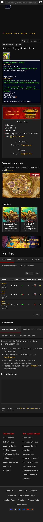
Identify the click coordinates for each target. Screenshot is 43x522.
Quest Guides (28, 454)
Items (16, 33)
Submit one (26, 145)
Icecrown (10, 170)
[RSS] (32, 509)
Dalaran (33, 167)
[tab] (7, 260)
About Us (33, 491)
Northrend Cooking (16, 71)
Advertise (12, 495)
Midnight (7, 470)
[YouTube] (28, 509)
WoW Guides (8, 434)
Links (26, 41)
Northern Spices (25, 101)
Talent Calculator (10, 462)
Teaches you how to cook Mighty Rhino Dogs (22, 68)
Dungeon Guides (29, 446)
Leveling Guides (10, 446)
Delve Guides (8, 442)
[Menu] (2, 2)
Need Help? (10, 491)
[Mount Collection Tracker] (21, 242)
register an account (32, 408)
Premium (22, 500)
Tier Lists (7, 466)
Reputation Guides (30, 458)
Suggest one (26, 153)
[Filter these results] (31, 273)
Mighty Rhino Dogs (9, 77)
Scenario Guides (29, 466)
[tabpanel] (21, 294)
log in (22, 408)
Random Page (9, 500)
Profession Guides (11, 454)
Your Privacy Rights (27, 495)
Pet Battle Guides (30, 462)
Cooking (32, 33)
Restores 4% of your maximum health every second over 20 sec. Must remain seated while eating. (21, 82)
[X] (15, 509)
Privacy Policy (34, 500)
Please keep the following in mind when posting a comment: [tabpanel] (21, 376)
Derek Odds (3, 292)
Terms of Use (21, 505)
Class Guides (8, 438)
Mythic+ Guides (9, 450)
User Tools (22, 491)
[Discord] (11, 509)
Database (8, 33)
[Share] (40, 2)
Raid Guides (8, 458)
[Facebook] (23, 509)
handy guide (9, 357)
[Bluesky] (19, 509)
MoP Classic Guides (31, 434)
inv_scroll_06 (18, 136)
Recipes (24, 33)
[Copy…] (27, 273)
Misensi (4, 283)
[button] (18, 189)
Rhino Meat (13, 101)
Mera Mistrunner (5, 302)
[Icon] (6, 56)
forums (34, 365)
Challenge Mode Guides (31, 470)
